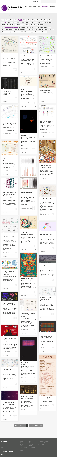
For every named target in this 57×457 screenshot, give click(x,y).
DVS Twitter (31, 445)
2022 (16, 19)
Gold (13, 22)
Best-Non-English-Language (7, 24)
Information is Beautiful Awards (13, 8)
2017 (28, 19)
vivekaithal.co (42, 347)
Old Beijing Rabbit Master (46, 165)
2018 (24, 19)
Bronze (32, 22)
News (30, 6)
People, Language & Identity (19, 29)
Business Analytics (6, 31)
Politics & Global (30, 29)
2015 (37, 19)
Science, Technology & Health (41, 29)
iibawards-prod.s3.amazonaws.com (44, 97)
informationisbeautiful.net (43, 441)
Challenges (8, 15)
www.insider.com (6, 252)
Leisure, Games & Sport (31, 27)
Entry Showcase (44, 6)
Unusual (51, 29)
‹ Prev (20, 425)
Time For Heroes (7, 91)
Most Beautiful (40, 24)
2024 (7, 19)
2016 (33, 19)
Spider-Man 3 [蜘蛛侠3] (45, 90)
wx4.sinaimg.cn (43, 178)
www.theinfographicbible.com (25, 208)
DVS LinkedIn (32, 447)
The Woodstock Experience (9, 120)
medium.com (23, 377)
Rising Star (38, 22)
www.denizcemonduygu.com (44, 132)
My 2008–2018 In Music (46, 119)
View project (5, 73)
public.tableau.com (6, 170)
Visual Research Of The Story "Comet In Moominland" (9, 273)
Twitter (2, 1)
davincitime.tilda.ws (43, 280)
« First (16, 425)
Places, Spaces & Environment (44, 27)
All (2, 19)
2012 (50, 19)
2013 (45, 19)
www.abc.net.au (43, 247)
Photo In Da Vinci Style (27, 396)
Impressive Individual (47, 22)
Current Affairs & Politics (7, 29)
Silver (22, 22)
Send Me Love (24, 56)
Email (30, 441)
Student (26, 24)
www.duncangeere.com (7, 97)
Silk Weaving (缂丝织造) (46, 398)
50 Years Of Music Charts (9, 402)
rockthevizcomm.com (7, 133)
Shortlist (17, 22)
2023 (11, 19)
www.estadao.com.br (25, 102)
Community (33, 24)
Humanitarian (22, 27)
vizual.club (23, 409)
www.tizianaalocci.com (7, 384)
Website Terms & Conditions (7, 453)
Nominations (52, 6)
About (21, 441)
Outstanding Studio (19, 24)
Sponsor (27, 8)
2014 (41, 19)
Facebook (4, 1)
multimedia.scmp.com (7, 208)
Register (34, 1)
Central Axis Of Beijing (27, 278)
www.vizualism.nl (24, 245)
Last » (41, 425)
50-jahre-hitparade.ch (7, 415)
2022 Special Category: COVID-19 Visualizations (21, 31)
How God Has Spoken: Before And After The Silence (27, 192)
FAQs (39, 6)
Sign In (38, 1)
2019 (20, 19)
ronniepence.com (24, 148)
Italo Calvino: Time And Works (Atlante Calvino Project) (45, 299)
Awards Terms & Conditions (7, 451)
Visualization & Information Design (40, 31)
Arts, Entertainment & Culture (11, 27)
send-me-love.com (24, 69)
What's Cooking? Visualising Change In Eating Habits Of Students (28, 315)
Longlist (27, 22)
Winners (8, 22)
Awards (34, 6)
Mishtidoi (42, 334)
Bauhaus (5, 55)
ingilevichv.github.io (6, 284)
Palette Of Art (24, 135)
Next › (36, 425)
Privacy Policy (4, 454)
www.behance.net (6, 69)
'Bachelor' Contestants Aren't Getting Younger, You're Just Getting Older (9, 236)
